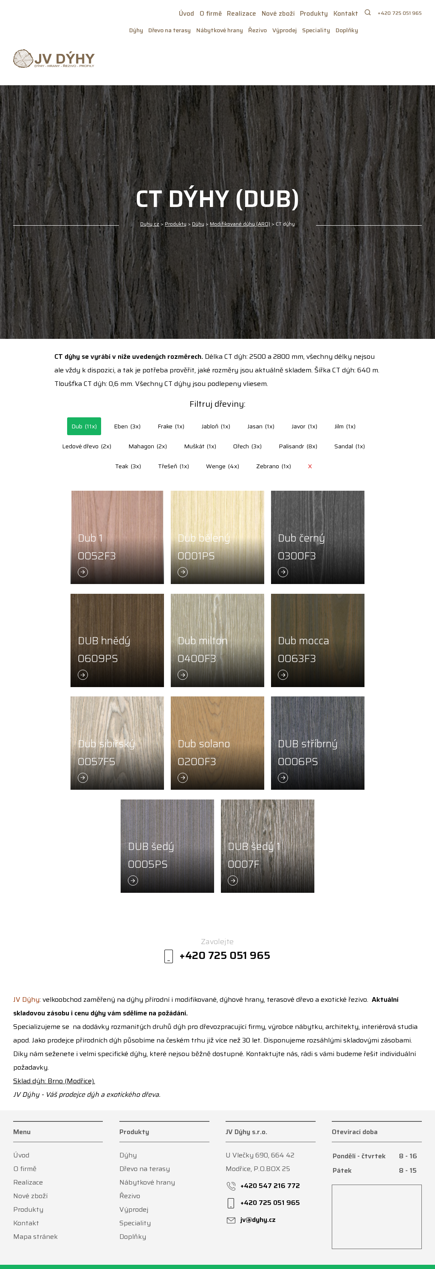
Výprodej (284, 30)
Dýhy (136, 30)
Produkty (314, 13)
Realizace (241, 13)
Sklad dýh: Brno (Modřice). (54, 1081)
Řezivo (257, 30)
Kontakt (345, 13)
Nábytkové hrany (219, 30)
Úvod (186, 13)
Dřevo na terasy (169, 30)
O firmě (211, 13)
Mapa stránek (35, 1236)
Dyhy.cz (149, 224)
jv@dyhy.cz (258, 1219)
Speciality (316, 30)
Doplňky (347, 30)
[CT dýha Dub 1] (117, 537)
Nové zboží (278, 13)
